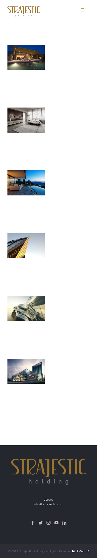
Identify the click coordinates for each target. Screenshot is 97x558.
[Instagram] (48, 523)
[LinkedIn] (64, 523)
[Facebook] (33, 523)
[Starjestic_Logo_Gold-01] (23, 8)
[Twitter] (41, 523)
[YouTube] (56, 523)
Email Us (82, 551)
